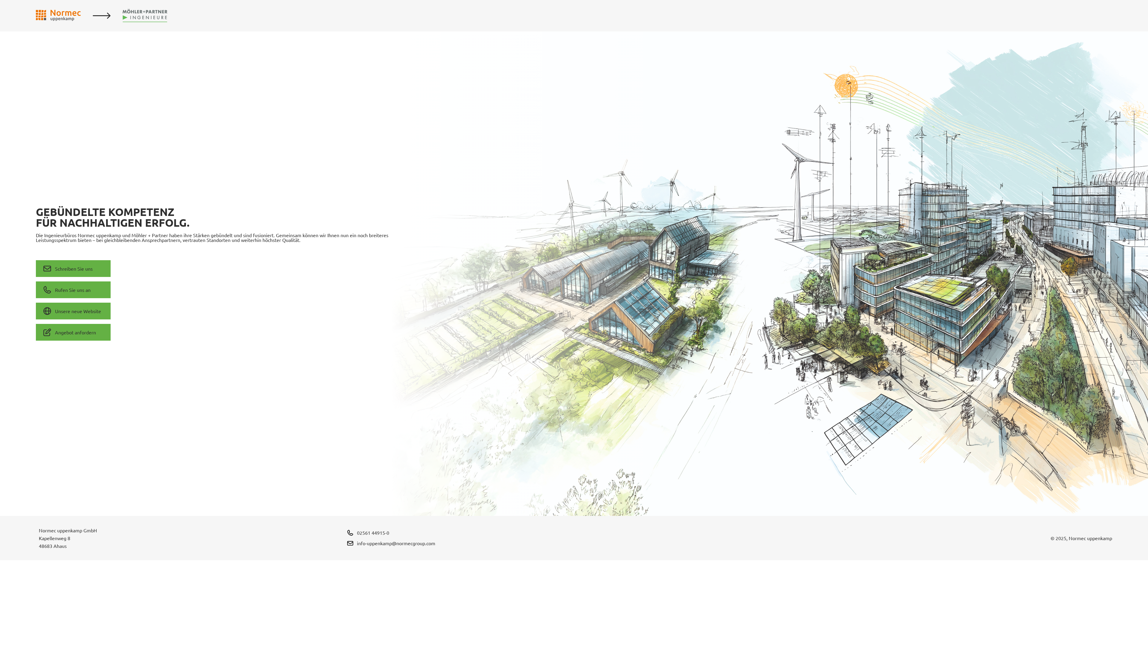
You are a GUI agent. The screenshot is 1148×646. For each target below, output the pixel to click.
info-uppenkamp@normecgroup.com (396, 543)
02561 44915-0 (373, 533)
